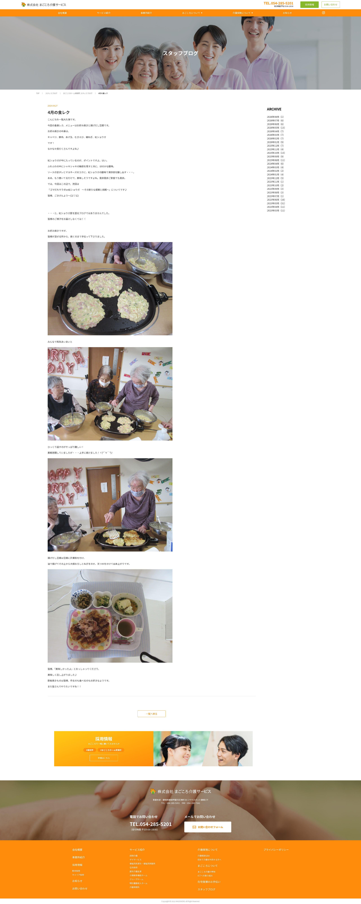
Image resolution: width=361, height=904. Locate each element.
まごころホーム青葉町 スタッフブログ (77, 93)
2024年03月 (273, 167)
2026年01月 (273, 142)
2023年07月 (273, 196)
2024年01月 (273, 174)
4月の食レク (103, 93)
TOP (37, 93)
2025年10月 (273, 152)
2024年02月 (273, 170)
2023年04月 (273, 206)
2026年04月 (273, 131)
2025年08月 (273, 160)
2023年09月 (273, 188)
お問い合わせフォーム (210, 827)
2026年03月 (273, 134)
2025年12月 (273, 145)
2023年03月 (273, 210)
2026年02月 (273, 138)
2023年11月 (273, 181)
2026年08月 (273, 116)
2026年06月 (273, 124)
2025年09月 (273, 156)
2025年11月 (273, 149)
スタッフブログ (51, 93)
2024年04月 (273, 163)
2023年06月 (273, 199)
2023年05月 (273, 203)
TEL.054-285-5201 (151, 823)
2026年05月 (273, 127)
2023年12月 (273, 178)
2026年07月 (273, 120)
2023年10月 (273, 185)
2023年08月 (273, 192)
